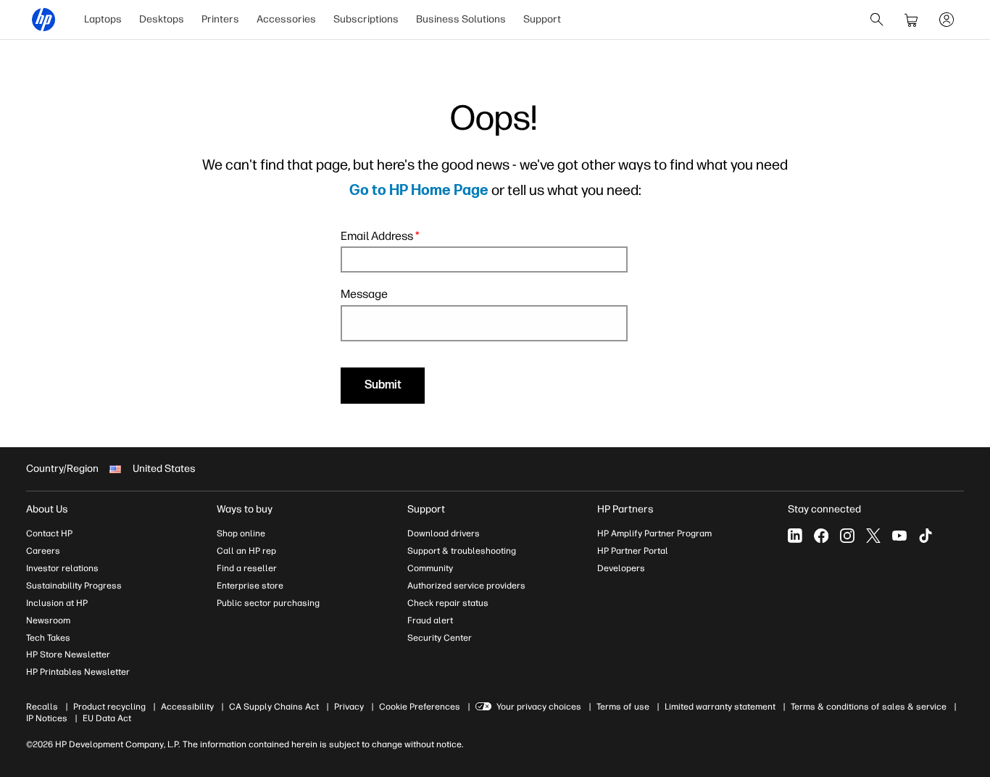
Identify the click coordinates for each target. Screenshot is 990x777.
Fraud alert (430, 620)
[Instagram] (847, 535)
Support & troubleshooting (461, 551)
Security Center (439, 638)
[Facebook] (821, 535)
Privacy (349, 707)
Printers (220, 19)
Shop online (241, 533)
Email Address (380, 236)
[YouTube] (899, 535)
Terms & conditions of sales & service (869, 707)
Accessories (286, 19)
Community (430, 568)
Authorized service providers (466, 586)
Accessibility (187, 707)
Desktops (161, 19)
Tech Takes (48, 638)
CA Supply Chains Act (274, 707)
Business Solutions (461, 19)
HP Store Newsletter (68, 654)
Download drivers (443, 533)
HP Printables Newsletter (78, 672)
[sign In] (946, 19)
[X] (873, 535)
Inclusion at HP (57, 603)
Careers (43, 551)
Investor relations (62, 568)
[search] (877, 19)
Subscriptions (366, 19)
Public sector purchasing (268, 603)
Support (542, 19)
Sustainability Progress (74, 586)
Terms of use (622, 707)
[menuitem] (103, 19)
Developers (621, 568)
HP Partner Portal (632, 551)
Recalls (42, 707)
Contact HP (49, 533)
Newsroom (48, 620)
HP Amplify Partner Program (654, 533)
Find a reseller (247, 568)
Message (364, 294)
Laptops (103, 19)
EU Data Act (107, 718)
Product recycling (109, 707)
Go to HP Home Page (418, 190)
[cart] (911, 19)
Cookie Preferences (419, 707)
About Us (47, 509)
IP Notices (46, 718)
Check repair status (447, 603)
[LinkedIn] (795, 535)
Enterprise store (250, 586)
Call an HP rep (246, 551)
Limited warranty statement (720, 707)
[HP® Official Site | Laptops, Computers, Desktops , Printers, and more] (43, 19)
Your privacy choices (538, 707)
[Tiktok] (925, 535)
